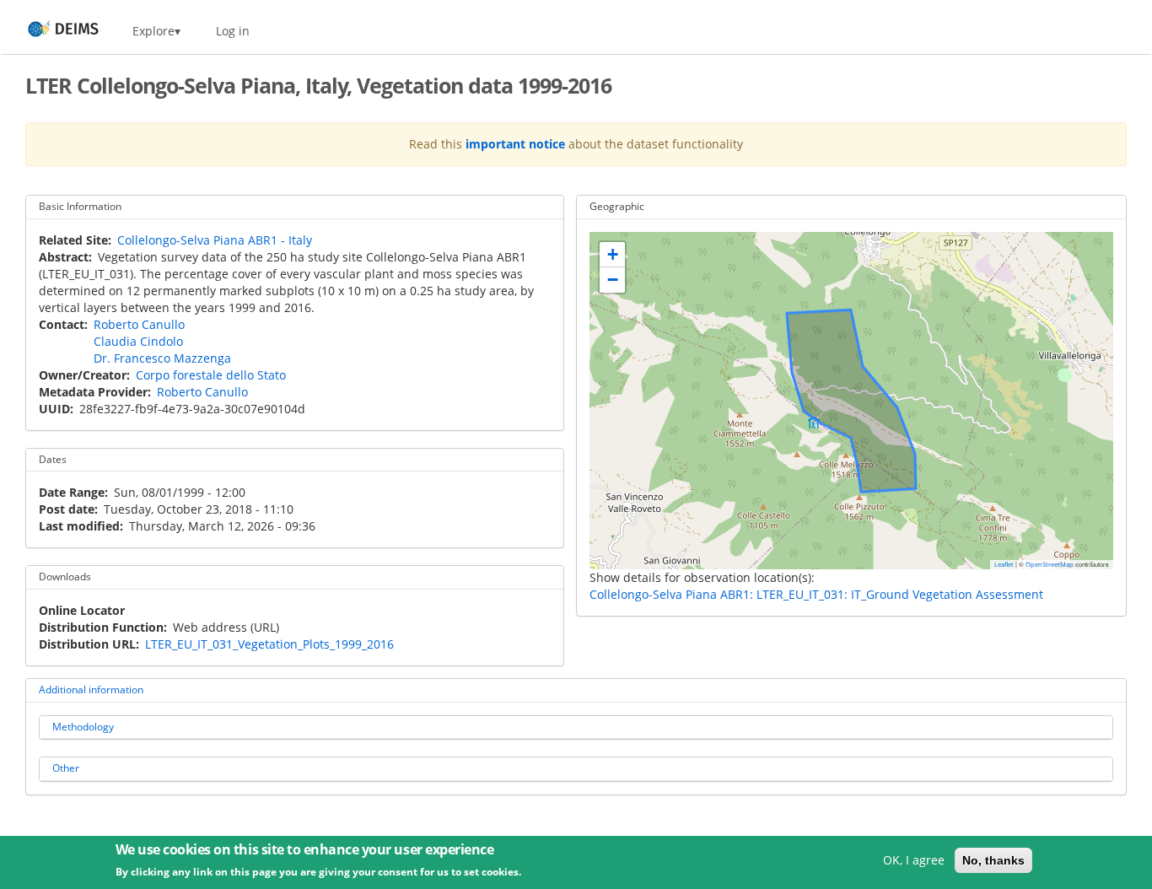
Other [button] (65, 768)
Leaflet (1004, 564)
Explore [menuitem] (153, 31)
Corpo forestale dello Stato (211, 375)
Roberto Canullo (139, 324)
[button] (612, 254)
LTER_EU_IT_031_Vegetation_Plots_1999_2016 (269, 644)
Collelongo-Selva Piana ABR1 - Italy (214, 240)
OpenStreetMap (1049, 564)
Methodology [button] (83, 726)
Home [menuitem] (47, 31)
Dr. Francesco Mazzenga (162, 358)
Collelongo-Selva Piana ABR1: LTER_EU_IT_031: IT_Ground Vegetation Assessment (816, 594)
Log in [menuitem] (233, 31)
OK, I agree (914, 860)
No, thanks (993, 860)
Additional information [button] (91, 689)
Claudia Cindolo (138, 341)
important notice (515, 144)
